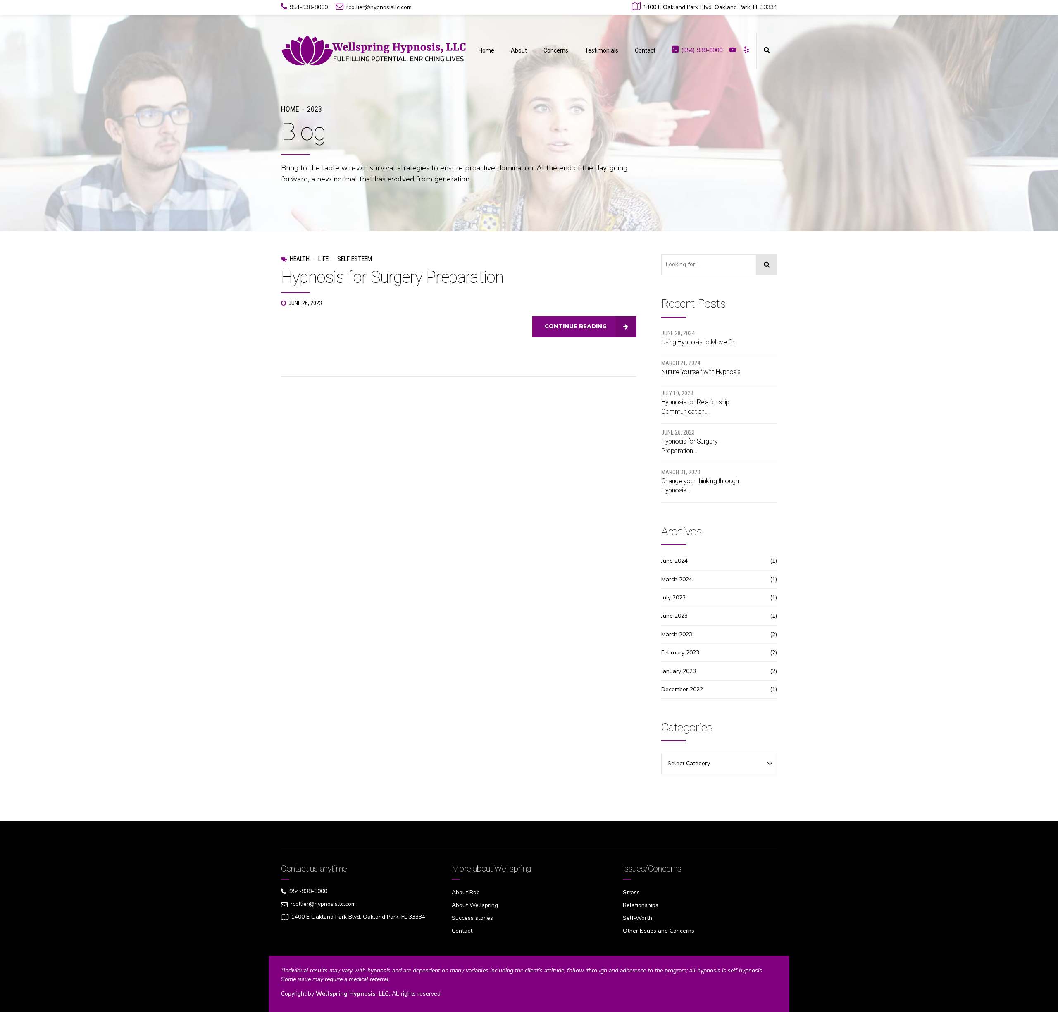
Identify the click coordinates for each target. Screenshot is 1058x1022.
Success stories (472, 918)
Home (486, 50)
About (519, 50)
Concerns (555, 50)
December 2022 (682, 689)
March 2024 (676, 579)
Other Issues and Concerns (658, 931)
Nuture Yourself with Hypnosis (701, 372)
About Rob (466, 892)
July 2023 (673, 598)
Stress (631, 892)
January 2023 (678, 671)
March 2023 (676, 634)
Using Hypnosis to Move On (698, 342)
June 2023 (674, 616)
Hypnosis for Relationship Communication (695, 406)
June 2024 (674, 561)
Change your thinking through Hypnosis (700, 485)
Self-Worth (637, 918)
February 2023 (680, 653)
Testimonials (601, 50)
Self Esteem (354, 259)
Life (323, 259)
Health (300, 259)
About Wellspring (475, 905)
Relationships (640, 905)
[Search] (766, 264)
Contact (645, 50)
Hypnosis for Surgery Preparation (392, 277)
